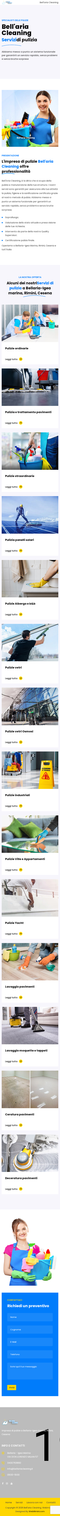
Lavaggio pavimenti (19, 987)
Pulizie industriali (17, 795)
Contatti (51, 1502)
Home (8, 1502)
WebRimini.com (37, 1511)
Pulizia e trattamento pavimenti (28, 412)
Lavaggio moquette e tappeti (26, 1050)
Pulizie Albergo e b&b (20, 604)
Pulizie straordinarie (19, 476)
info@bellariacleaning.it (20, 1468)
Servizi (19, 1502)
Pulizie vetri (13, 667)
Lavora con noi (34, 1502)
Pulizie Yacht (14, 923)
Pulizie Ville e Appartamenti (25, 859)
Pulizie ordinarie (16, 348)
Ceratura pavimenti (19, 1114)
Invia (11, 1387)
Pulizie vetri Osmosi (19, 731)
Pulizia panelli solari (19, 540)
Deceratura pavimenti (21, 1178)
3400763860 (14, 1462)
